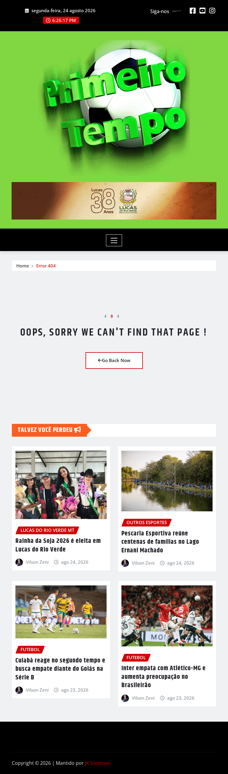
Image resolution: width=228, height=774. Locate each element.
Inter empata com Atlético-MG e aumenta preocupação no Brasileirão (163, 676)
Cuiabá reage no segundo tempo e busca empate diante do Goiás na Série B (60, 669)
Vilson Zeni (37, 562)
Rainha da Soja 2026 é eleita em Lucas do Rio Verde (58, 545)
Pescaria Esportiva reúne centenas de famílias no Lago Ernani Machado (160, 542)
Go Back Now (116, 360)
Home (22, 266)
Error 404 (46, 266)
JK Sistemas (97, 763)
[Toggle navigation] (114, 240)
